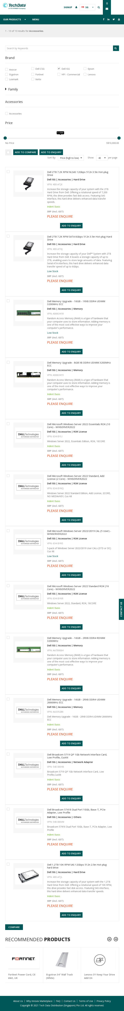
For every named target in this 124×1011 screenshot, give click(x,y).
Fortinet (39, 74)
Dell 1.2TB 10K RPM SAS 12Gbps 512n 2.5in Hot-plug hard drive (77, 866)
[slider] (5, 138)
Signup (68, 7)
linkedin (108, 19)
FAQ (58, 1001)
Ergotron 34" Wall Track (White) (59, 976)
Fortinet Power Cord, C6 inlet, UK (21, 976)
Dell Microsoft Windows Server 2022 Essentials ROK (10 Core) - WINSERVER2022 (78, 425)
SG (86, 7)
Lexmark (13, 79)
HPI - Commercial (71, 74)
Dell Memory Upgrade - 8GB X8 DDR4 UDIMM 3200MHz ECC (79, 364)
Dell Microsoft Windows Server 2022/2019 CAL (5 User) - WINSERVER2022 (79, 532)
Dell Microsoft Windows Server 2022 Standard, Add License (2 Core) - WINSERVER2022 (75, 477)
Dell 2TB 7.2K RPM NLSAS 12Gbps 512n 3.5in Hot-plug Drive (77, 173)
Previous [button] (109, 939)
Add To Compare (25, 152)
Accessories (15, 113)
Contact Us (69, 1001)
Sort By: (51, 157)
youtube (119, 19)
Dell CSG (39, 68)
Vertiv (38, 79)
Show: (91, 157)
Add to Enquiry (51, 152)
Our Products (12, 19)
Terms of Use (86, 1001)
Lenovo (92, 74)
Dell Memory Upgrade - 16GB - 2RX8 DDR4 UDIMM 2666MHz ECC (76, 701)
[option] (24, 965)
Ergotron (13, 74)
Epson (91, 68)
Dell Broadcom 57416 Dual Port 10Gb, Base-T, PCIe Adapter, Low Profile (76, 811)
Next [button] (116, 939)
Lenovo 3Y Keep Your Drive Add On (99, 976)
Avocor (13, 69)
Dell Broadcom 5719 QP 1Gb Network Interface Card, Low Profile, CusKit (77, 756)
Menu (35, 19)
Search (116, 48)
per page (112, 157)
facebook (103, 19)
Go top (119, 1002)
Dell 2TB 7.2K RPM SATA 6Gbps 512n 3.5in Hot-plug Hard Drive (79, 238)
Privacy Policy (104, 1001)
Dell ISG (66, 68)
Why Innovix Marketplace (39, 1001)
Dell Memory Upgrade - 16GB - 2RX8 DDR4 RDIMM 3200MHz (76, 639)
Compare (14, 927)
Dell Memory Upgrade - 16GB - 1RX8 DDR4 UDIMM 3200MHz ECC (76, 303)
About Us (18, 1001)
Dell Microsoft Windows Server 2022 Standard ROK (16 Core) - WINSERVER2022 (78, 587)
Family (13, 89)
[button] (71, 158)
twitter (113, 19)
